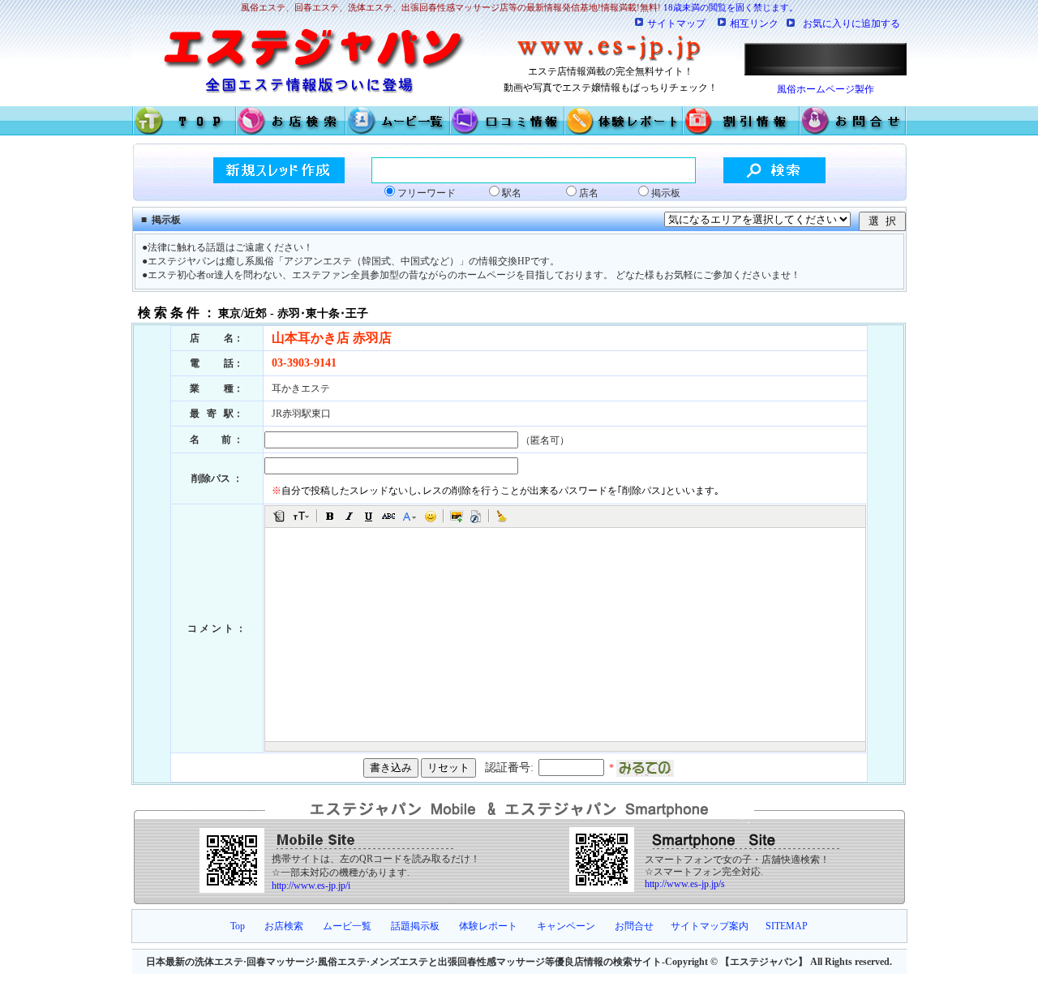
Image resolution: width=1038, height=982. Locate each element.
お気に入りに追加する (851, 23)
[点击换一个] (645, 768)
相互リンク (754, 23)
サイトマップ (676, 23)
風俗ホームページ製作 (825, 89)
